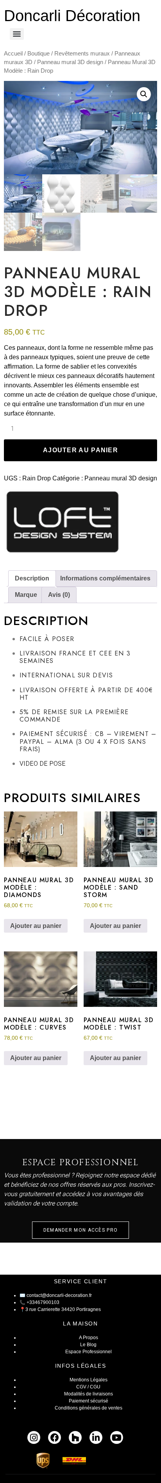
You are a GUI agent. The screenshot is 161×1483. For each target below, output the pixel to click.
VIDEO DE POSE (43, 763)
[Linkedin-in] (95, 1437)
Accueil (13, 53)
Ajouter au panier (80, 450)
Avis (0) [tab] (59, 594)
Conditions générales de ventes (88, 1408)
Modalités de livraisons (88, 1394)
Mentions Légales (88, 1380)
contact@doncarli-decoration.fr (59, 1295)
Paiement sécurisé (88, 1401)
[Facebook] (54, 1437)
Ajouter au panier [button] (35, 925)
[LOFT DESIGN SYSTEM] (62, 523)
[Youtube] (116, 1437)
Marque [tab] (26, 594)
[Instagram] (33, 1437)
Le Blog (88, 1344)
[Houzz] (75, 1437)
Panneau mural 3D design (70, 62)
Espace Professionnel (88, 1351)
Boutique (38, 53)
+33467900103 (43, 1302)
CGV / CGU (88, 1387)
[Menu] (17, 34)
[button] (144, 94)
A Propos (88, 1337)
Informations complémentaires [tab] (105, 578)
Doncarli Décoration (72, 15)
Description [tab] (32, 578)
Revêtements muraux (82, 53)
